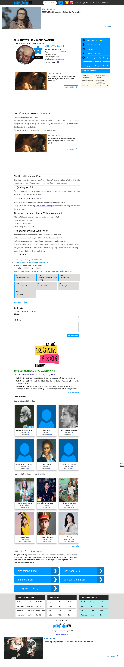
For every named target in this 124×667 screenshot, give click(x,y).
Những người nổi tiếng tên (29, 260)
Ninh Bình (69, 541)
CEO (47, 505)
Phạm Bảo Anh (47, 537)
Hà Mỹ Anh (25, 537)
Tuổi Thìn (69, 468)
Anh (101, 610)
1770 (100, 40)
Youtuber (69, 539)
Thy (101, 615)
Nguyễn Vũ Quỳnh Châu (46, 503)
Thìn (60, 615)
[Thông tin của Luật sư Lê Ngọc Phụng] (68, 501)
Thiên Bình (39, 602)
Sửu (60, 610)
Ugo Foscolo (47, 464)
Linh (101, 602)
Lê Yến (69, 537)
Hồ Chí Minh (25, 541)
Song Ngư (30, 610)
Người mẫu (96, 3)
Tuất (60, 606)
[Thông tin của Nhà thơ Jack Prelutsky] (68, 462)
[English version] (72, 4)
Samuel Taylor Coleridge (44, 206)
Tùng (92, 602)
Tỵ (69, 615)
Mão (50, 615)
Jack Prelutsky (69, 464)
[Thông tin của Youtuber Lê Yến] (68, 535)
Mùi (60, 602)
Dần (69, 610)
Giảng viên (25, 505)
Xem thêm (75, 546)
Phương (84, 615)
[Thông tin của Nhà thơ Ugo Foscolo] (46, 462)
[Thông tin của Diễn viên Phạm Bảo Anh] (46, 535)
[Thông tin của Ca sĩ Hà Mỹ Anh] (24, 535)
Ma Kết (38, 606)
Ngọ (50, 602)
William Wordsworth (38, 43)
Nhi (82, 610)
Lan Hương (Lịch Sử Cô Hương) (25, 503)
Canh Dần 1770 (29, 248)
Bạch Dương (103, 58)
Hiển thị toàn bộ (73, 392)
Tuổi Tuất (47, 434)
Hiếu (101, 606)
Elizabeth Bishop (69, 430)
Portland (25, 434)
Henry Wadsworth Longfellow (25, 430)
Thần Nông (20, 606)
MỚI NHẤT (104, 3)
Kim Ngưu (20, 615)
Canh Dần (97, 53)
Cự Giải (38, 615)
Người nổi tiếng (19, 43)
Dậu (50, 606)
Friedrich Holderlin (87, 80)
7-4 (62, 52)
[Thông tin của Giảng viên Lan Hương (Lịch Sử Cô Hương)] (24, 501)
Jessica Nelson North (25, 464)
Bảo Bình (20, 610)
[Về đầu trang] (122, 665)
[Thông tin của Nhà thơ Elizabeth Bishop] (68, 428)
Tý (50, 610)
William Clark (86, 86)
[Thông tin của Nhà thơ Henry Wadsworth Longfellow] (24, 428)
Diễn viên (89, 3)
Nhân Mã (30, 606)
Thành (83, 602)
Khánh (92, 615)
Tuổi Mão (25, 468)
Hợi (69, 606)
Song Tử (29, 615)
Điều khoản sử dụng (62, 634)
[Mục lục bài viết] (122, 465)
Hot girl (82, 3)
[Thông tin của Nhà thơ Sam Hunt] (46, 428)
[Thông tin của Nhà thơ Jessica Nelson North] (24, 462)
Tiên (91, 606)
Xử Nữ (29, 602)
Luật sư (69, 505)
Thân (69, 602)
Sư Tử (19, 602)
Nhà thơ (28, 43)
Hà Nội (25, 507)
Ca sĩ (76, 3)
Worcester (68, 434)
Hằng (92, 610)
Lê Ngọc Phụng (69, 503)
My (82, 606)
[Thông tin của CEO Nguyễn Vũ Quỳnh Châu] (46, 501)
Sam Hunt (47, 430)
